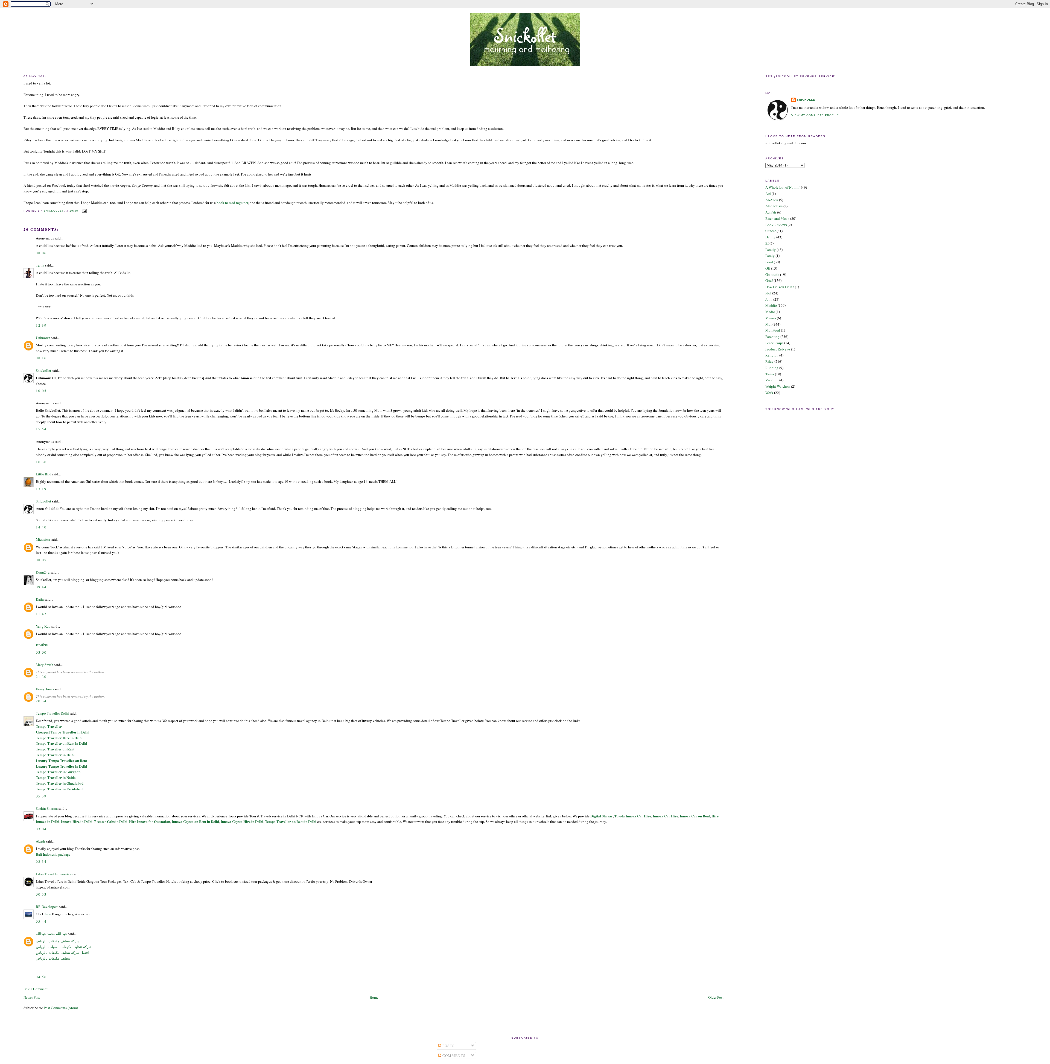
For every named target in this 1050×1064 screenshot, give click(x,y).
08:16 (41, 357)
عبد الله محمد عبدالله (51, 933)
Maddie (771, 305)
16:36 (41, 461)
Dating (770, 237)
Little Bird (43, 474)
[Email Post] (84, 210)
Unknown (43, 337)
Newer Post (32, 997)
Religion (771, 355)
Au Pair (770, 212)
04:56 (41, 976)
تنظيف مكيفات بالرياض (53, 958)
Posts (448, 1045)
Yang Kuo (43, 626)
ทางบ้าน (42, 644)
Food (769, 261)
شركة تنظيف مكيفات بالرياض (58, 941)
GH (767, 268)
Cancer (770, 230)
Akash (40, 841)
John (768, 299)
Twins (769, 374)
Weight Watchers (777, 386)
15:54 (41, 428)
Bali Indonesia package (53, 854)
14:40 (41, 527)
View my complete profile (815, 115)
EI (767, 243)
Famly (770, 255)
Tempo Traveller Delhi (52, 713)
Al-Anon (771, 199)
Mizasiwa (43, 539)
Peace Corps (774, 342)
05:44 (41, 921)
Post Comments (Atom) (61, 1007)
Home (374, 997)
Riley (769, 361)
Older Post (716, 997)
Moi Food (772, 330)
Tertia (40, 265)
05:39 (41, 796)
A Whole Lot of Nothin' (782, 187)
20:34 (41, 700)
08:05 (41, 559)
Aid (768, 193)
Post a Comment (36, 988)
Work (769, 392)
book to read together (232, 202)
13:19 (41, 488)
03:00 (41, 652)
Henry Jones (45, 688)
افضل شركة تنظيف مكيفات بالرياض (62, 952)
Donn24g (43, 572)
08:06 (41, 252)
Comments (453, 1055)
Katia (40, 599)
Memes (770, 317)
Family (770, 249)
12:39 (41, 325)
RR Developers (47, 906)
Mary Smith (44, 664)
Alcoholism (774, 205)
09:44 (41, 586)
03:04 (41, 828)
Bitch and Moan (777, 218)
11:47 (41, 613)
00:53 (41, 894)
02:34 (41, 861)
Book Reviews (776, 224)
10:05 (41, 390)
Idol (768, 293)
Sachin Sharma (47, 808)
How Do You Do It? (779, 286)
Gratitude (772, 274)
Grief (769, 280)
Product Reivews (777, 349)
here (48, 913)
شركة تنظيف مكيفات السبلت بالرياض (64, 946)
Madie (770, 311)
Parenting (772, 336)
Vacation (771, 380)
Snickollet (43, 370)
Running (771, 367)
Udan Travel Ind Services (54, 874)
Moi (768, 324)
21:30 (41, 676)
